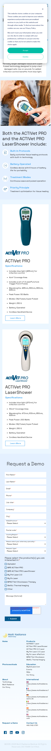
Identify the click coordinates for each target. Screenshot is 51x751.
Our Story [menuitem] (30, 675)
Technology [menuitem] (7, 682)
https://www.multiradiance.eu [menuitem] (37, 685)
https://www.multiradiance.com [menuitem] (37, 717)
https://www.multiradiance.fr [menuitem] (37, 691)
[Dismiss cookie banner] (43, 9)
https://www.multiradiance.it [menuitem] (37, 704)
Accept (25, 50)
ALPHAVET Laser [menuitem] (32, 644)
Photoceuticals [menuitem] (9, 664)
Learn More (15, 318)
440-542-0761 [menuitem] (32, 725)
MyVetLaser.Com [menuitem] (33, 667)
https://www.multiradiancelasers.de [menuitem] (37, 698)
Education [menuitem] (31, 664)
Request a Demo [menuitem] (10, 723)
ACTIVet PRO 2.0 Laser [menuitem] (35, 649)
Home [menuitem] (5, 641)
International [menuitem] (32, 679)
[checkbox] (25, 576)
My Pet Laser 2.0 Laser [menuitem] (35, 652)
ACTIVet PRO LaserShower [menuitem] (36, 646)
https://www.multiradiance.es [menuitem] (37, 711)
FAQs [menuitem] (28, 672)
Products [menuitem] (30, 641)
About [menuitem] (5, 679)
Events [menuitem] (29, 669)
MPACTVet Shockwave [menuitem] (35, 657)
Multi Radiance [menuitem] (8, 684)
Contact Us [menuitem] (31, 723)
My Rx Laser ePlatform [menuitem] (35, 654)
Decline (25, 57)
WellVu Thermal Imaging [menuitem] (35, 660)
